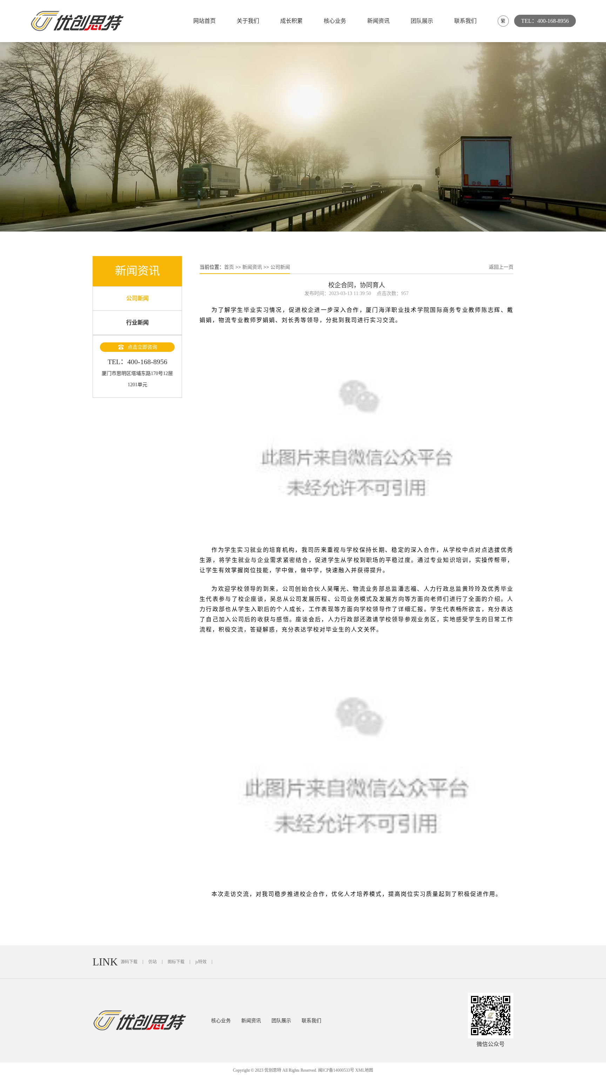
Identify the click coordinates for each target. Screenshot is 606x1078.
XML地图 (364, 1070)
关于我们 (248, 21)
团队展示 (422, 21)
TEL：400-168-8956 (545, 21)
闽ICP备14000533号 (336, 1070)
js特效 (201, 962)
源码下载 (129, 962)
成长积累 (291, 21)
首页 (229, 267)
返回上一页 (501, 267)
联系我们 (465, 21)
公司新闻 (137, 298)
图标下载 (176, 962)
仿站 (152, 962)
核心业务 (335, 21)
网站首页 (204, 21)
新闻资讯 (378, 21)
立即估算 (470, 224)
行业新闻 (137, 323)
